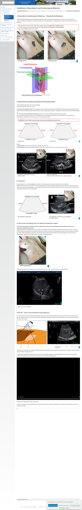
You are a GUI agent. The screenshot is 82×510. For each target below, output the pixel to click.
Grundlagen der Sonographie (6, 8)
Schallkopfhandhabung (7, 14)
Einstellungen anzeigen (74, 505)
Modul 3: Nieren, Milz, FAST (6, 28)
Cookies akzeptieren (53, 505)
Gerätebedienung (6, 12)
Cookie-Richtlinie (62, 507)
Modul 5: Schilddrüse (5, 33)
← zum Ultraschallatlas (5, 39)
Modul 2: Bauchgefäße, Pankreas (7, 27)
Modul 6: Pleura (4, 35)
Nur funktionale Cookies (63, 505)
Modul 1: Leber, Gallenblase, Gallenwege (6, 25)
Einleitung (3, 7)
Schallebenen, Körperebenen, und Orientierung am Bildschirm (7, 17)
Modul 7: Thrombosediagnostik (7, 36)
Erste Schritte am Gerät (5, 10)
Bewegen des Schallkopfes (6, 21)
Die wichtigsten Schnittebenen (6, 22)
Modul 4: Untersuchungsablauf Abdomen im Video (7, 31)
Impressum (67, 507)
